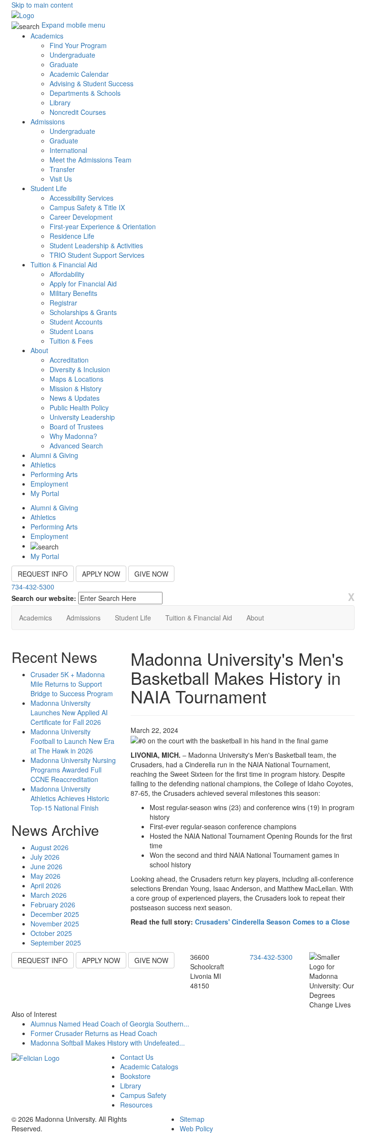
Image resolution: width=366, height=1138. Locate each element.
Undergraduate (72, 55)
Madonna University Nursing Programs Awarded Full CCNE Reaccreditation (73, 769)
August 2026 (49, 847)
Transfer (62, 169)
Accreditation (69, 360)
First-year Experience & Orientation (103, 226)
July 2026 (45, 857)
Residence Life (72, 236)
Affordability (67, 274)
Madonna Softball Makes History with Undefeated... (107, 1042)
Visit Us (61, 178)
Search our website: (43, 598)
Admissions (47, 121)
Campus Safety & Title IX (87, 207)
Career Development (81, 217)
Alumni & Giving (54, 455)
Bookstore (135, 1076)
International (68, 150)
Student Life (48, 188)
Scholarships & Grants (83, 312)
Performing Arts (54, 474)
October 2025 (51, 933)
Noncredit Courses (78, 112)
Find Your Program (78, 45)
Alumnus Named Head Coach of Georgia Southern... (109, 1023)
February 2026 (52, 904)
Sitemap (192, 1119)
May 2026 (45, 876)
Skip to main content (42, 5)
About (39, 350)
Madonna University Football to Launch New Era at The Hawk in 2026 (72, 741)
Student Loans (71, 331)
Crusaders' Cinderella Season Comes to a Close (272, 921)
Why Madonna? (73, 436)
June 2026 (46, 866)
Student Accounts (76, 321)
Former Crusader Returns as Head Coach (93, 1033)
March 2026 (48, 895)
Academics (46, 36)
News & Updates (75, 398)
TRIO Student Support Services (97, 255)
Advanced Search (76, 445)
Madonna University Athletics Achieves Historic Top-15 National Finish (69, 798)
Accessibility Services (81, 198)
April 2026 (45, 885)
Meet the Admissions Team (91, 159)
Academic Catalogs (149, 1066)
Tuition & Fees (71, 340)
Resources (136, 1104)
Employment (49, 483)
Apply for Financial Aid (83, 283)
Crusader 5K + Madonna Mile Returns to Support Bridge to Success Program (71, 684)
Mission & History (76, 388)
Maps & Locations (76, 379)
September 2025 (55, 942)
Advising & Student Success (91, 83)
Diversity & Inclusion (80, 369)
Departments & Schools (85, 93)
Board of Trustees (76, 426)
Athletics (43, 464)
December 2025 (54, 914)
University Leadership (82, 417)
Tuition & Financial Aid (63, 264)
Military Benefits (73, 293)
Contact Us (136, 1057)
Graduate (64, 64)
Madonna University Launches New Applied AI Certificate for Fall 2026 (69, 712)
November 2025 (54, 923)
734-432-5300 (32, 586)
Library (60, 102)
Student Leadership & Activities (96, 245)
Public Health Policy (79, 407)
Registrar (63, 302)
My (44, 493)
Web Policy (196, 1128)
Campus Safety (143, 1095)
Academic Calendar (79, 74)
